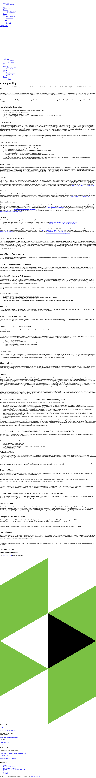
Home (4, 1)
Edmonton (8, 22)
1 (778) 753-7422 (4, 755)
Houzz (1, 727)
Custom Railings (10, 12)
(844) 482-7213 (4, 26)
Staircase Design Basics (9, 768)
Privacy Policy (40, 776)
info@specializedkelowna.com (8, 758)
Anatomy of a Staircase (9, 766)
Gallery (5, 14)
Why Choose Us (10, 16)
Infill (4, 7)
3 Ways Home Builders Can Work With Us (14, 769)
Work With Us (9, 18)
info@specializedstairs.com (7, 744)
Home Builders (10, 4)
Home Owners (10, 6)
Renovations (6, 8)
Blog (7, 19)
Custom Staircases (11, 11)
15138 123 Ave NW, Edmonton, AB (9, 737)
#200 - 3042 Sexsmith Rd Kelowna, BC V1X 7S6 (13, 753)
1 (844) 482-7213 (7, 555)
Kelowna (8, 23)
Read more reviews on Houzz (8, 730)
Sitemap (33, 776)
